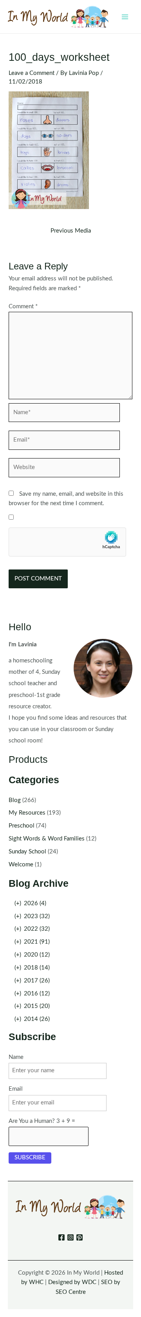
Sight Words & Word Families (47, 839)
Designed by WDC (72, 1282)
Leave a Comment (31, 73)
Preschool (21, 826)
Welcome (21, 865)
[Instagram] (70, 1237)
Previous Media (71, 231)
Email (16, 1089)
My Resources (27, 813)
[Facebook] (61, 1237)
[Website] (64, 469)
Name (16, 1057)
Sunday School (27, 852)
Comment (23, 306)
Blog (15, 800)
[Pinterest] (79, 1237)
